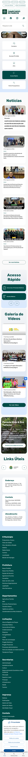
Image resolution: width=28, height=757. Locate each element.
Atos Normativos (7, 588)
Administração (6, 663)
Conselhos (5, 578)
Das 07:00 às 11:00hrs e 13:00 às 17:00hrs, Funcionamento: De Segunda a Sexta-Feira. (13, 518)
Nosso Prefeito (6, 568)
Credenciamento (7, 629)
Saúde (4, 684)
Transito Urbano (7, 606)
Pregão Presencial (7, 644)
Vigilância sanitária (7, 609)
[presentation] (4, 467)
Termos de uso (14, 746)
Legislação (5, 586)
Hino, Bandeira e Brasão (9, 545)
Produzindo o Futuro (8, 540)
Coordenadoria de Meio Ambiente (12, 611)
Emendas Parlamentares (9, 604)
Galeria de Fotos (7, 703)
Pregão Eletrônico (7, 642)
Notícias (4, 698)
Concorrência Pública (8, 627)
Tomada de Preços (7, 652)
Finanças (5, 679)
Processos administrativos (10, 647)
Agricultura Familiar (8, 599)
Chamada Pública (7, 624)
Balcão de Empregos (8, 557)
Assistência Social (7, 665)
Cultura (4, 668)
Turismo (4, 552)
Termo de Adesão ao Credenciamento (13, 649)
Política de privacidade (14, 742)
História (4, 547)
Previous (11, 303)
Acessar (18, 505)
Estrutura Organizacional (9, 583)
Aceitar (14, 750)
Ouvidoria (5, 719)
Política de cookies (14, 738)
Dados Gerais (6, 550)
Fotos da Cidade (7, 542)
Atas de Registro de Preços (10, 622)
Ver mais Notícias (14, 262)
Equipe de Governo (7, 573)
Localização (5, 555)
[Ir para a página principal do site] (14, 12)
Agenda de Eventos (8, 576)
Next (17, 303)
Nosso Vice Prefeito (8, 571)
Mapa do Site (22, 1)
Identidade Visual (7, 708)
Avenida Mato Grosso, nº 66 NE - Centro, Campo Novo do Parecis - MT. (13, 485)
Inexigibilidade (6, 634)
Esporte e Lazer (6, 677)
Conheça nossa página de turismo (14, 445)
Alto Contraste (15, 1)
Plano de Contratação (8, 639)
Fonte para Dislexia (9, 5)
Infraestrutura (6, 682)
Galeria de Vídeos (7, 705)
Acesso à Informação (8, 716)
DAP (3, 601)
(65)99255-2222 (16, 503)
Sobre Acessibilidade (20, 5)
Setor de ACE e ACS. (8, 581)
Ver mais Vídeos (14, 405)
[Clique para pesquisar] (23, 26)
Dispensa (5, 632)
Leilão (4, 637)
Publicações (5, 700)
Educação (5, 675)
